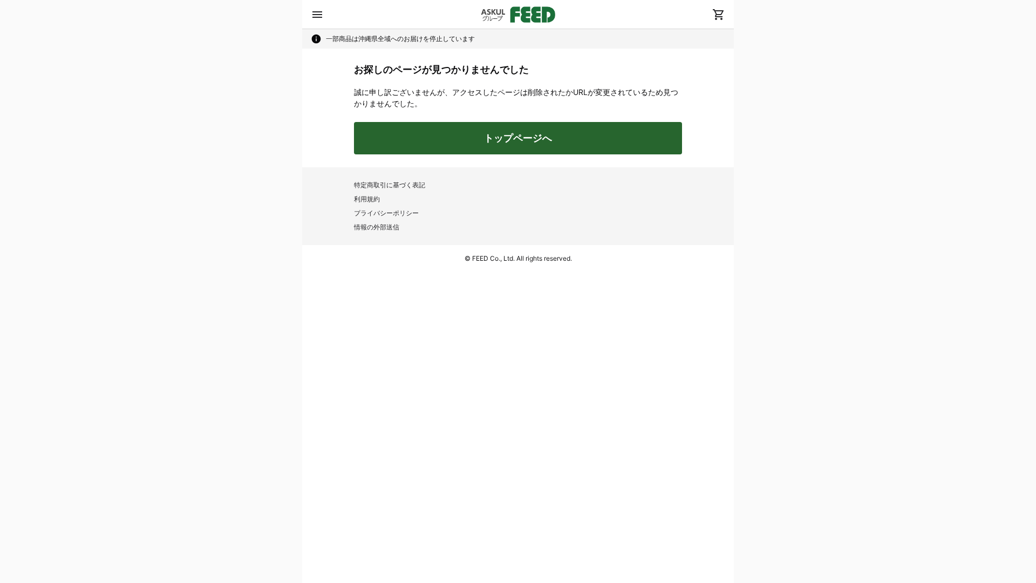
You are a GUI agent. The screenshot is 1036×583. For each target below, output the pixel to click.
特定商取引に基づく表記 (389, 185)
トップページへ (518, 138)
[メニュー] (317, 14)
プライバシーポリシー (386, 213)
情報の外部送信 (376, 227)
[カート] (719, 14)
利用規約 (367, 199)
